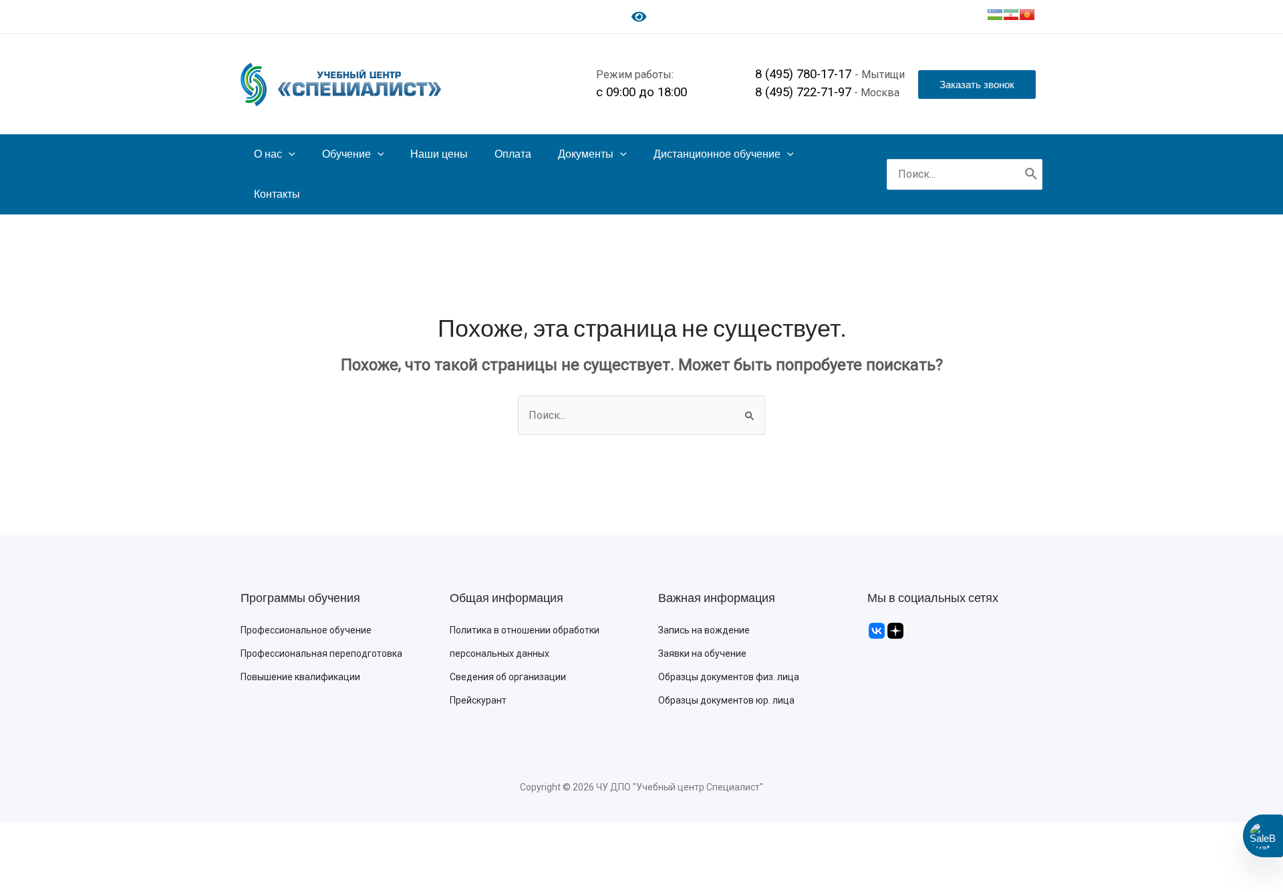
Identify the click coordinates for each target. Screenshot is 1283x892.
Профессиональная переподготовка (321, 653)
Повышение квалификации (300, 677)
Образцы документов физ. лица (728, 677)
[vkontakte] (876, 630)
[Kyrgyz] (1027, 14)
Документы (585, 154)
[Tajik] (1011, 14)
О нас (268, 154)
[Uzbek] (995, 14)
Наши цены (439, 154)
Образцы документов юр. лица (726, 700)
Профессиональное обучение (306, 630)
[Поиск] (1031, 175)
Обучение (346, 154)
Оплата (512, 154)
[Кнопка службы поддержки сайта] (1263, 835)
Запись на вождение (704, 630)
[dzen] (895, 630)
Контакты (277, 194)
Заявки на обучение (702, 653)
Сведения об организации (508, 677)
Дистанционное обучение (717, 154)
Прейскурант (478, 700)
